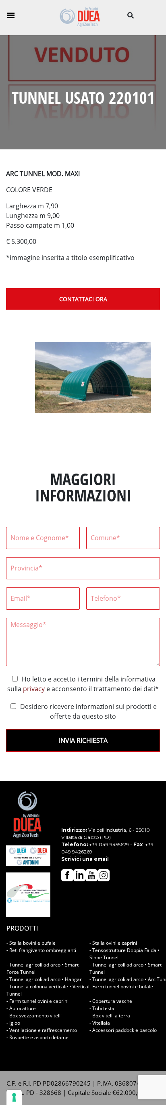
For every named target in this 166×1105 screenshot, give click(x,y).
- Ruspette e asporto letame (37, 1037)
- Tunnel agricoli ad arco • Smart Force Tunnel (42, 968)
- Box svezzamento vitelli (34, 1015)
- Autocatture (21, 1008)
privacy (34, 688)
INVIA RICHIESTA (83, 740)
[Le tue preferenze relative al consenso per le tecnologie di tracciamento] (14, 1097)
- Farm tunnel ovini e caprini (37, 1001)
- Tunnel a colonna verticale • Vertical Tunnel (47, 990)
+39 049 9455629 (109, 844)
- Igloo (13, 1022)
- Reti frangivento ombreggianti (41, 950)
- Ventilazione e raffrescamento (41, 1030)
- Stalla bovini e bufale (31, 942)
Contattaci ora (83, 299)
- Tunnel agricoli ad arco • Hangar (44, 979)
